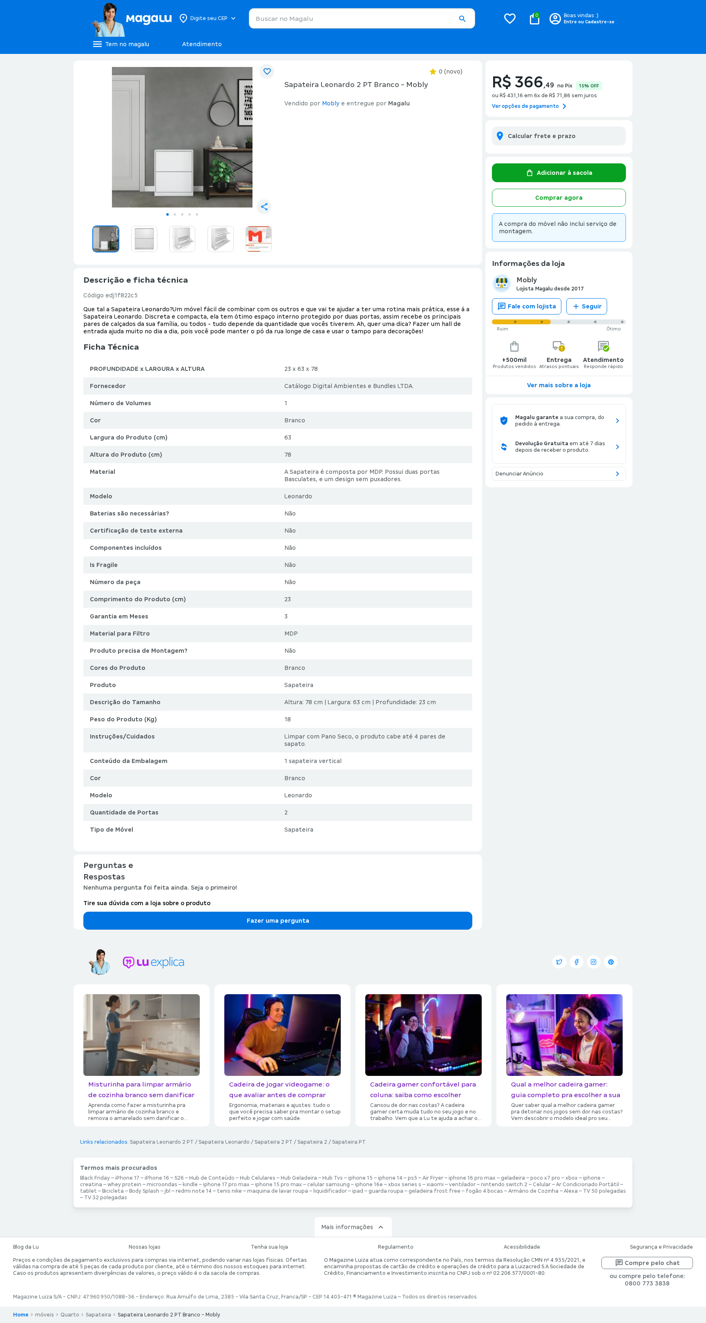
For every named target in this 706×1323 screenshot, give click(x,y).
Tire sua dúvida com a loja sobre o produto (146, 903)
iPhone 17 (127, 1178)
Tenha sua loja (269, 1247)
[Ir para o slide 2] (175, 214)
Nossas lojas (145, 1247)
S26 (179, 1178)
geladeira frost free (434, 1191)
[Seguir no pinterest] (611, 961)
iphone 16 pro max (472, 1178)
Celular (542, 1184)
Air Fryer (432, 1178)
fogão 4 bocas (484, 1191)
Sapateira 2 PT (274, 1142)
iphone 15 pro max (278, 1184)
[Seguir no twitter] (559, 961)
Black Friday (95, 1178)
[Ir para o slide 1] (167, 214)
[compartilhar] (264, 206)
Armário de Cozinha (533, 1191)
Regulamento (395, 1247)
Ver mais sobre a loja (559, 385)
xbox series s (404, 1184)
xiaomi (435, 1184)
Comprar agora (559, 197)
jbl (167, 1191)
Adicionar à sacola (564, 173)
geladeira (513, 1178)
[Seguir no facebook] (576, 961)
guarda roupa (386, 1191)
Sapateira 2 (312, 1142)
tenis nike (229, 1191)
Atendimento (202, 44)
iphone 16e (369, 1184)
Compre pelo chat (652, 1263)
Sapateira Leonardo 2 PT (162, 1142)
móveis (44, 1315)
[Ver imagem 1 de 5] (182, 137)
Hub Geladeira (299, 1178)
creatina (91, 1184)
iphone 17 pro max (226, 1184)
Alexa (571, 1191)
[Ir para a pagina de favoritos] (510, 18)
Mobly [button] (331, 103)
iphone (592, 1178)
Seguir (592, 306)
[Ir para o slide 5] (197, 214)
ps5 (412, 1178)
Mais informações (347, 1227)
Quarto (69, 1315)
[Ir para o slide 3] (182, 214)
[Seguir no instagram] (594, 961)
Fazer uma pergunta (278, 920)
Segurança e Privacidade (661, 1247)
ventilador (462, 1184)
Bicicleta (113, 1191)
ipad (357, 1191)
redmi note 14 (194, 1191)
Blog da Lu (26, 1247)
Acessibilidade (522, 1247)
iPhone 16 (157, 1178)
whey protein (124, 1184)
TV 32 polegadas (105, 1197)
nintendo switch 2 (504, 1184)
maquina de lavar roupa (277, 1191)
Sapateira (98, 1315)
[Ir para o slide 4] (189, 214)
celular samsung (328, 1184)
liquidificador (330, 1191)
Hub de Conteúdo (212, 1178)
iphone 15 (360, 1178)
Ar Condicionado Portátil (587, 1184)
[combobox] (362, 18)
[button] (462, 19)
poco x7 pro (545, 1178)
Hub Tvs (332, 1178)
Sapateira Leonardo (224, 1142)
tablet (88, 1191)
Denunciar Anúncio (519, 474)
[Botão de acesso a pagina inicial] (131, 18)
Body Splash (144, 1191)
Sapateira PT (349, 1142)
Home (21, 1315)
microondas (162, 1184)
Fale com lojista (532, 306)
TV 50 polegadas (604, 1191)
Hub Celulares (257, 1178)
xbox (571, 1178)
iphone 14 (390, 1178)
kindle (190, 1184)
